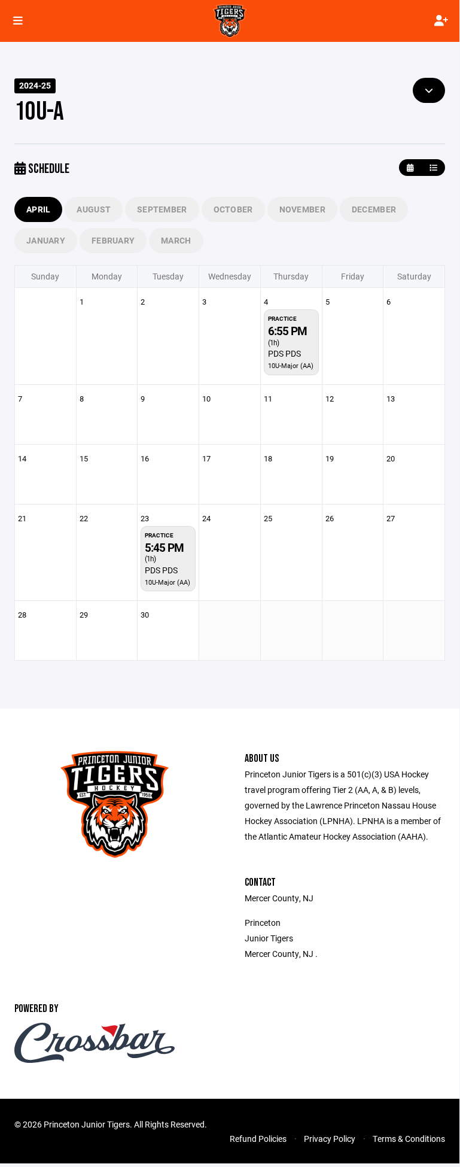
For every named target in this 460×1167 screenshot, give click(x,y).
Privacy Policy (329, 1138)
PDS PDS (284, 353)
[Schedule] (433, 168)
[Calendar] (410, 168)
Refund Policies (258, 1138)
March (176, 240)
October (233, 209)
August (94, 209)
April (38, 209)
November (302, 209)
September (162, 209)
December (374, 209)
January (45, 240)
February (113, 240)
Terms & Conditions (409, 1138)
